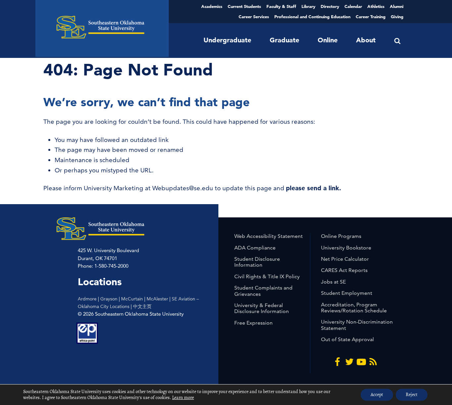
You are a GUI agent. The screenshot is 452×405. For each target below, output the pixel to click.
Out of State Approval (347, 339)
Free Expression (253, 323)
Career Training (370, 16)
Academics (211, 6)
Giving (397, 16)
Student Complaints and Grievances (263, 291)
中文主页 (142, 306)
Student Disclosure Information (257, 262)
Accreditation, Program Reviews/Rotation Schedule (354, 307)
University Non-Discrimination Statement (357, 325)
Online (328, 40)
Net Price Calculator (345, 259)
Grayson (108, 299)
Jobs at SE (333, 282)
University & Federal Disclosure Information (261, 308)
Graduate (284, 40)
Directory (330, 6)
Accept (377, 394)
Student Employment (346, 293)
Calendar (353, 6)
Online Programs (341, 236)
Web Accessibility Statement (268, 236)
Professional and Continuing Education (312, 16)
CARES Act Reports (344, 270)
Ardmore (87, 299)
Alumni (396, 6)
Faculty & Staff (281, 6)
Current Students (244, 6)
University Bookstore (346, 248)
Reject (412, 394)
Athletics (375, 6)
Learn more (183, 397)
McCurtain (132, 299)
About (366, 40)
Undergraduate (227, 40)
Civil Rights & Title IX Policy (267, 276)
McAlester (157, 299)
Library (308, 6)
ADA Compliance (255, 248)
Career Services (254, 16)
